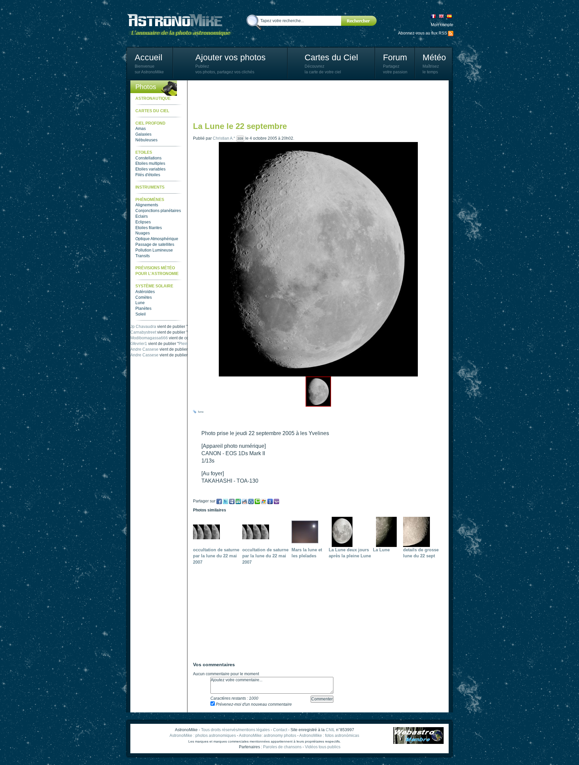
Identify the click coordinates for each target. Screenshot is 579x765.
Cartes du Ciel (331, 57)
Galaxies (143, 134)
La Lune (381, 549)
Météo (434, 57)
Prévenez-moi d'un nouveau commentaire (253, 704)
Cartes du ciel (152, 111)
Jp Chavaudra (143, 332)
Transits (142, 256)
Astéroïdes (145, 291)
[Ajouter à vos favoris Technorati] (257, 501)
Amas (140, 128)
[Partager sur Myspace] (232, 501)
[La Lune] (388, 531)
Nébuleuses (146, 140)
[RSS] (450, 33)
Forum (395, 57)
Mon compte (442, 24)
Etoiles (143, 152)
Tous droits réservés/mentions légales (235, 729)
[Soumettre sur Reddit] (244, 501)
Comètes (143, 297)
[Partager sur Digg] (251, 501)
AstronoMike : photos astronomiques (203, 735)
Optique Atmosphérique (156, 238)
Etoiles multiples (150, 163)
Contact (280, 729)
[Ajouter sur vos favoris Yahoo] (276, 501)
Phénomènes (149, 199)
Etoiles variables (150, 169)
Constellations (148, 158)
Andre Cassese (144, 326)
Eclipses (143, 222)
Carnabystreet (143, 338)
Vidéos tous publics (322, 747)
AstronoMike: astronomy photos (267, 735)
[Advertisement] (315, 100)
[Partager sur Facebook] (219, 501)
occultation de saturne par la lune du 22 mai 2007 (216, 556)
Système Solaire (154, 286)
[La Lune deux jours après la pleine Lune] (344, 531)
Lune (140, 302)
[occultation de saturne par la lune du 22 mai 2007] (208, 531)
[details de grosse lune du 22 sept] (418, 531)
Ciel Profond (150, 123)
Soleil (140, 314)
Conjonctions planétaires (158, 210)
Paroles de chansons (282, 747)
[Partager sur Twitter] (225, 501)
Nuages (142, 233)
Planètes (143, 308)
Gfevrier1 (138, 349)
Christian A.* (224, 138)
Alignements (146, 205)
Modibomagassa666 (149, 343)
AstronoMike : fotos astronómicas (329, 735)
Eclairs (141, 216)
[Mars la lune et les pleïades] (307, 531)
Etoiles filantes (148, 227)
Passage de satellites (154, 244)
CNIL (330, 729)
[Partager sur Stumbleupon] (238, 501)
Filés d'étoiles (147, 174)
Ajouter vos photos (230, 57)
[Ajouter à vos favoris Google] (270, 501)
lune (200, 411)
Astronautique (153, 98)
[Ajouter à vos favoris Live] (263, 501)
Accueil (149, 57)
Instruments (150, 187)
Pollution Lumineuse (154, 250)
